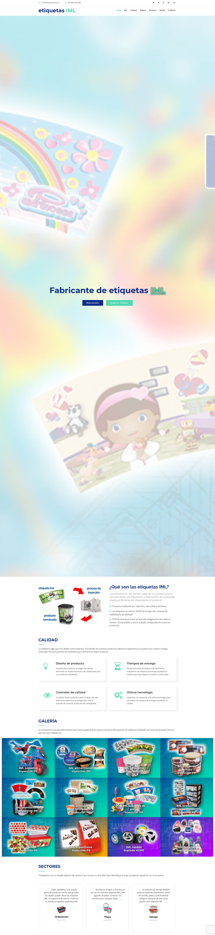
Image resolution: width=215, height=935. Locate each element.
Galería (143, 10)
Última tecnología (140, 692)
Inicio (118, 10)
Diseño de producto (70, 663)
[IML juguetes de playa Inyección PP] (134, 797)
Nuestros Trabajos (119, 303)
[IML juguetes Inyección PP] (28, 757)
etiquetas (57, 10)
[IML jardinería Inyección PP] (134, 757)
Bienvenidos (93, 303)
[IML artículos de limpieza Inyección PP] (81, 797)
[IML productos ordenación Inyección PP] (186, 797)
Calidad (133, 10)
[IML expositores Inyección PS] (81, 836)
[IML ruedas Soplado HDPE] (134, 836)
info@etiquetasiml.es (50, 2)
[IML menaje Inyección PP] (28, 836)
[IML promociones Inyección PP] (28, 797)
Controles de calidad (70, 692)
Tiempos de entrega (141, 663)
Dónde (162, 10)
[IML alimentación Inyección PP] (81, 757)
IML (125, 10)
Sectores (152, 10)
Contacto (172, 10)
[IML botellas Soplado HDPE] (186, 836)
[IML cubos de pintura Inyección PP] (186, 757)
